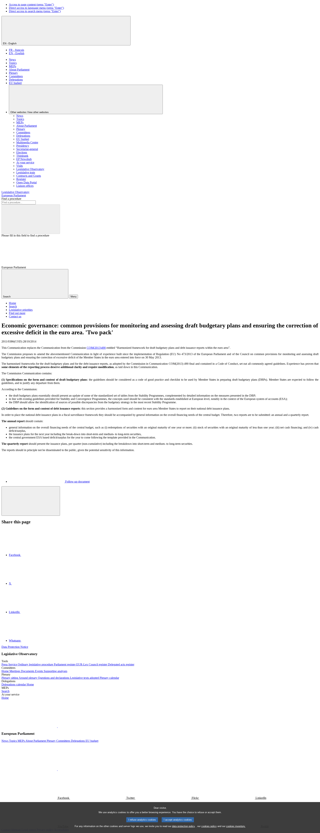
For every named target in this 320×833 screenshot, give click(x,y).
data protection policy (183, 826)
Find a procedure (11, 198)
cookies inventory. (236, 826)
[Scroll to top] (30, 501)
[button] (57, 726)
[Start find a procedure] (30, 219)
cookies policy (209, 826)
